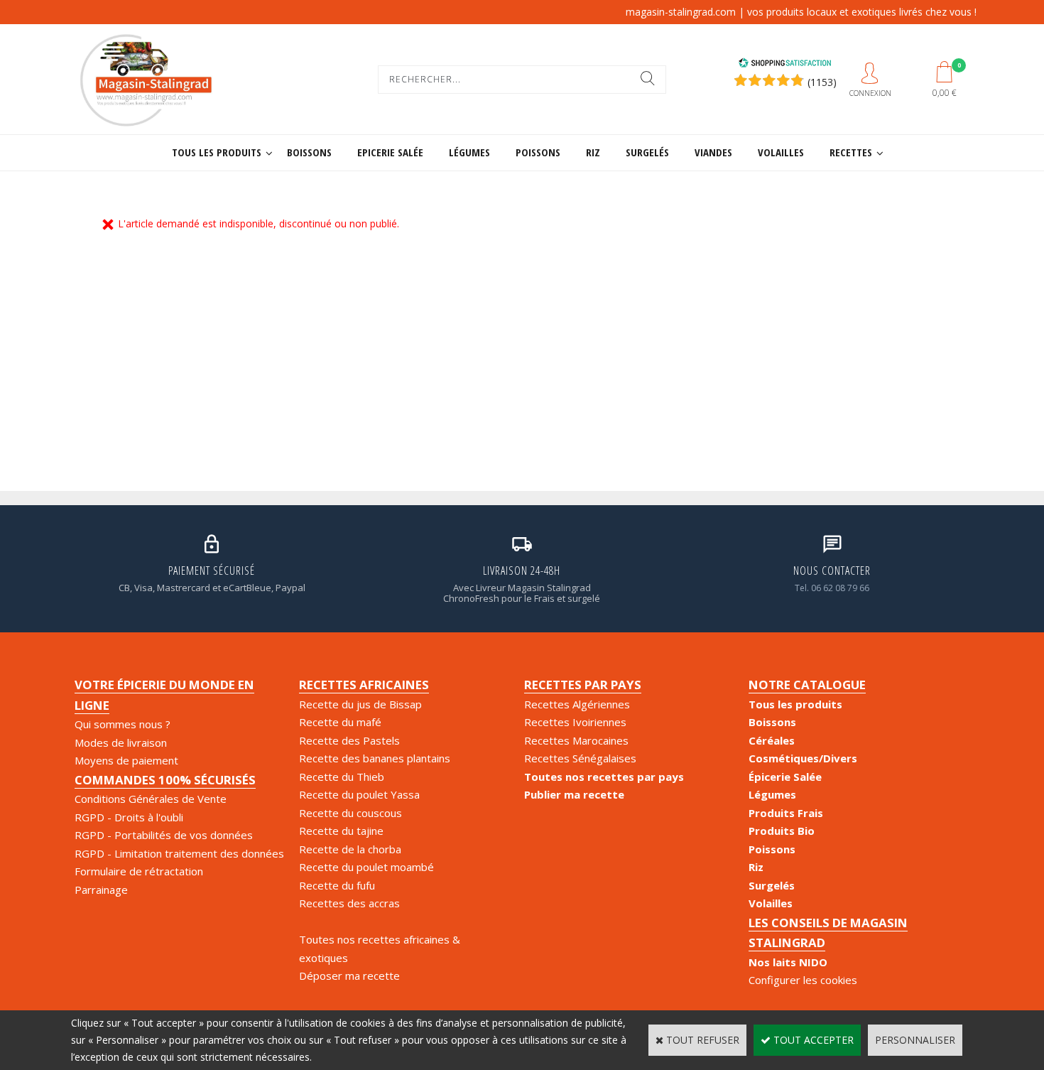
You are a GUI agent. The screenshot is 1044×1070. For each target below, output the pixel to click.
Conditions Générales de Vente (151, 798)
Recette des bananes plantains (374, 758)
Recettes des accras (349, 903)
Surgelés (647, 152)
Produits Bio (782, 830)
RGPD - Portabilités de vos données (164, 835)
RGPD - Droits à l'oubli (129, 817)
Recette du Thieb (341, 776)
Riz (593, 152)
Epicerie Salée (390, 152)
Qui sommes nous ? (122, 724)
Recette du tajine (341, 830)
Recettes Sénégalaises (580, 758)
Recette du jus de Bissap (360, 704)
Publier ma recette (574, 794)
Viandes (713, 152)
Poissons (538, 152)
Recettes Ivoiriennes (575, 722)
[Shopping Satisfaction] (785, 64)
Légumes (469, 152)
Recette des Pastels (349, 740)
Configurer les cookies (803, 980)
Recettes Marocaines (576, 740)
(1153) (822, 82)
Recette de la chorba (350, 849)
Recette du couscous (350, 813)
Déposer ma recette (349, 975)
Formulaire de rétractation (139, 871)
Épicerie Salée (785, 776)
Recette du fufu (337, 885)
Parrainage (101, 889)
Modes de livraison (121, 742)
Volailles (781, 152)
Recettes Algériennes (577, 704)
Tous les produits (216, 152)
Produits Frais (786, 813)
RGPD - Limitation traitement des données (179, 853)
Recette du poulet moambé (366, 867)
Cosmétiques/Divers (803, 758)
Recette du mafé (340, 722)
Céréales (772, 740)
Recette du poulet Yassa (359, 794)
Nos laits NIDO (788, 962)
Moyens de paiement (126, 760)
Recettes (851, 152)
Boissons (309, 152)
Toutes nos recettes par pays (604, 776)
